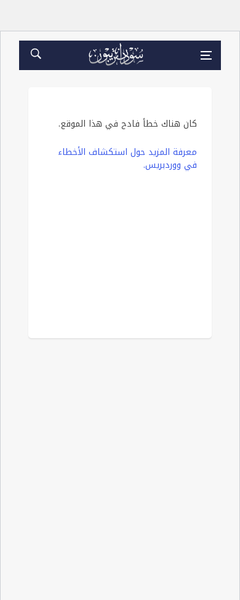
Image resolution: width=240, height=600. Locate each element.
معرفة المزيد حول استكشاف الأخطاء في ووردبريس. (127, 158)
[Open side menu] (206, 55)
